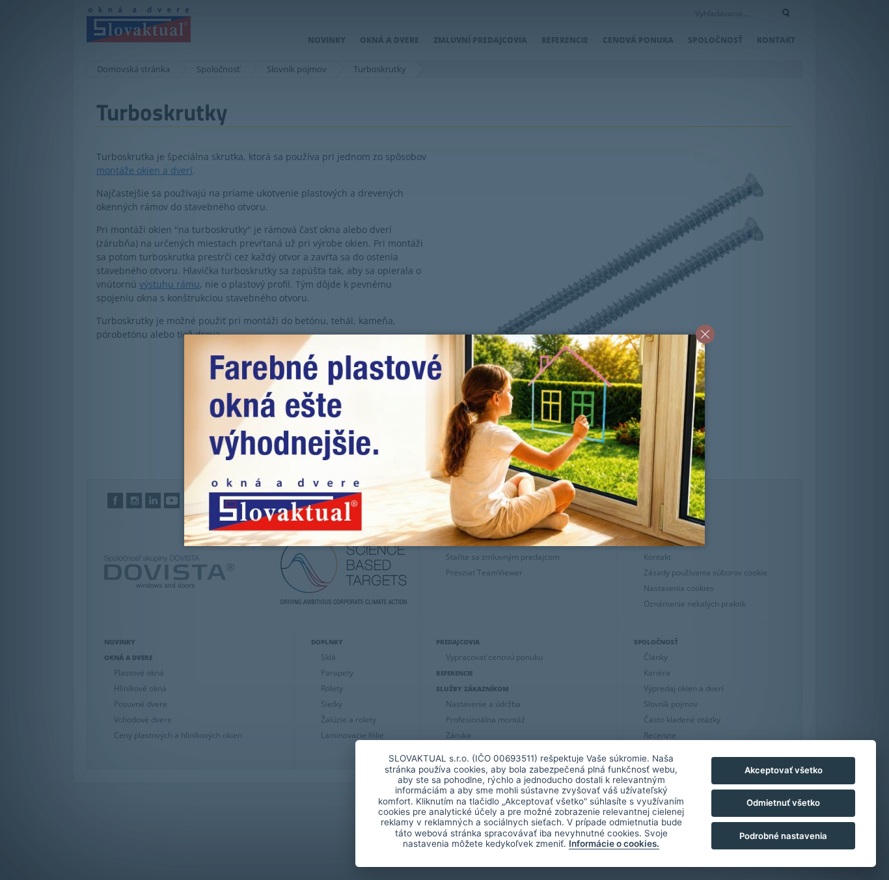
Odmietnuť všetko (783, 802)
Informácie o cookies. (614, 843)
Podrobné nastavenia (783, 836)
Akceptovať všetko (784, 770)
